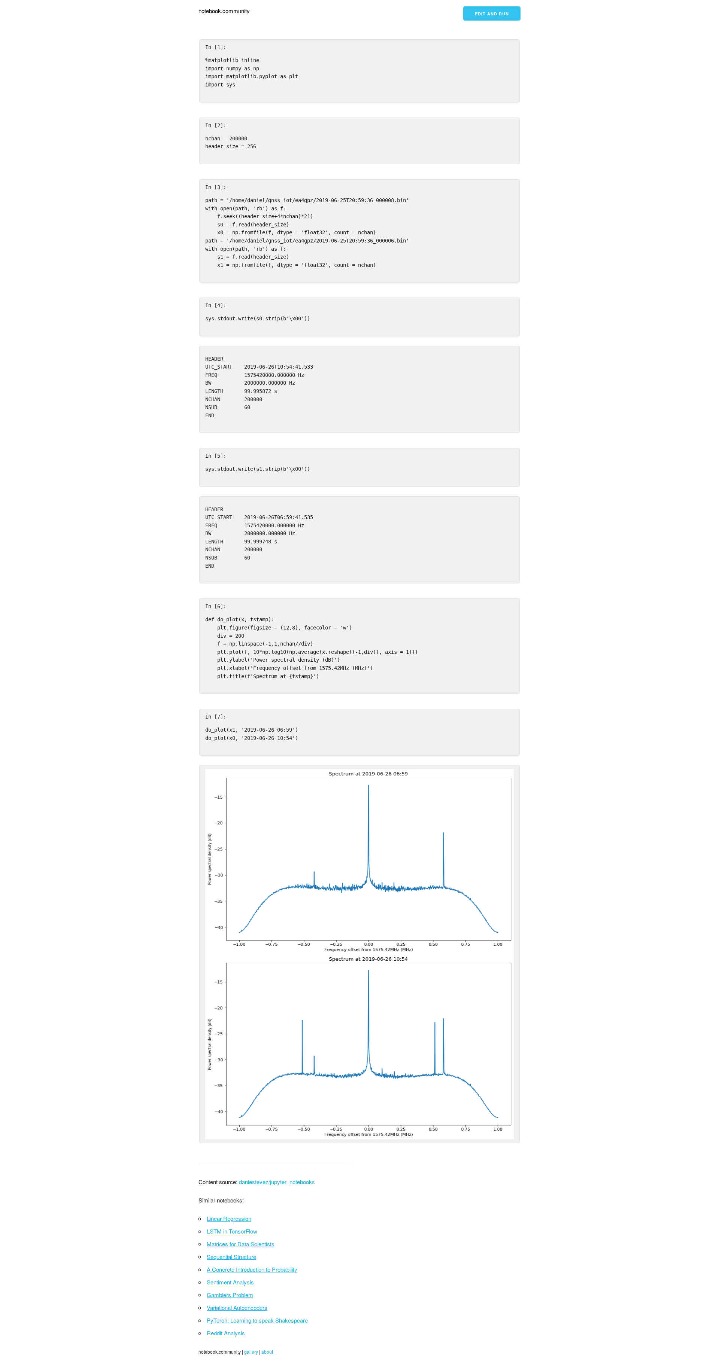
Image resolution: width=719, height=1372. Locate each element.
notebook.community (224, 11)
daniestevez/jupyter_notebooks (277, 1182)
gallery (251, 1351)
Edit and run (492, 13)
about (267, 1351)
